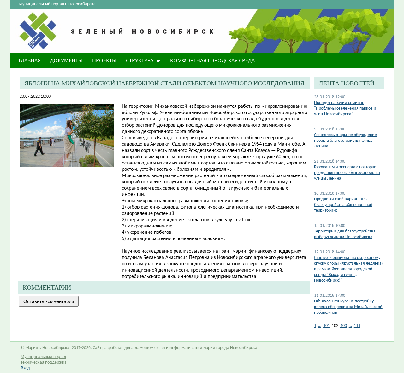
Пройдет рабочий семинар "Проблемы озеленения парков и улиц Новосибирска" (345, 108)
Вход (25, 368)
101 (326, 326)
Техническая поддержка (44, 362)
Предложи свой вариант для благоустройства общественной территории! (343, 205)
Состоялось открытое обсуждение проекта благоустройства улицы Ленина (345, 141)
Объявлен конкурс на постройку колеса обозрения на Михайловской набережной (348, 307)
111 (357, 326)
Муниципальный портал (43, 356)
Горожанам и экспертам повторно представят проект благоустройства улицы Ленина (347, 173)
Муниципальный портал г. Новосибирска (57, 4)
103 (343, 326)
